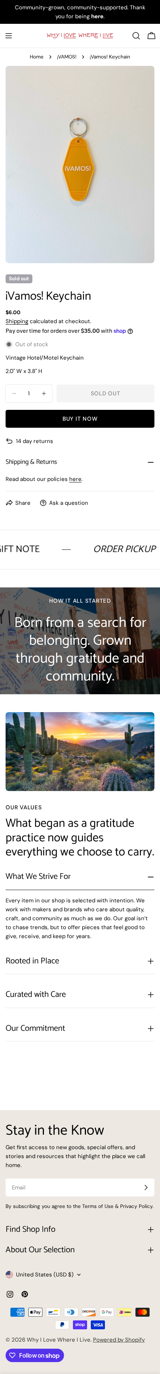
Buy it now (80, 419)
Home (37, 57)
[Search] (136, 35)
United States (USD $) (45, 1274)
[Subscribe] (146, 1187)
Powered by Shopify (119, 1339)
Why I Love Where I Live (58, 1339)
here (75, 479)
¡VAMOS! (66, 57)
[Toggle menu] (8, 35)
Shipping (17, 321)
